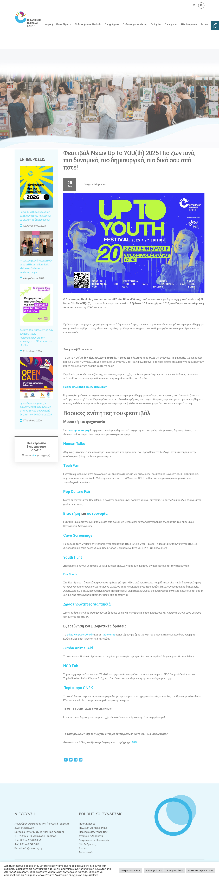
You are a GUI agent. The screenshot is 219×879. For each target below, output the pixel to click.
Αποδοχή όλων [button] (154, 870)
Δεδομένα (156, 24)
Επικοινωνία (86, 852)
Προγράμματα (112, 24)
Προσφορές (171, 24)
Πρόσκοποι (108, 634)
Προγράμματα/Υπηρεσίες (93, 831)
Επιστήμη (71, 513)
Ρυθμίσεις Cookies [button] (130, 870)
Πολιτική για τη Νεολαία (88, 24)
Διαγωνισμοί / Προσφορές (94, 840)
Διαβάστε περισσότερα (200, 870)
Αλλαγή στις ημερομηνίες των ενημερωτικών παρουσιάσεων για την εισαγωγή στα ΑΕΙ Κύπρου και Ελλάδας (36, 338)
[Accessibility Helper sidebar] (215, 25)
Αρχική (49, 24)
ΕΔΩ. (134, 742)
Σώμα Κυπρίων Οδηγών (80, 634)
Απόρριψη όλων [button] (174, 870)
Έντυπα (204, 24)
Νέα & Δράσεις (189, 24)
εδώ (34, 455)
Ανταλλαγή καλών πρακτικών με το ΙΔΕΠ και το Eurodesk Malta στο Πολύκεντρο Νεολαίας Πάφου (36, 266)
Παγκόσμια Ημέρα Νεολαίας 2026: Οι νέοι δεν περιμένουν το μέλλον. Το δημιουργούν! (35, 216)
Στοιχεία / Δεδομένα (91, 836)
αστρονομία (97, 513)
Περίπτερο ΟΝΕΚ (78, 688)
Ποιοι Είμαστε (64, 24)
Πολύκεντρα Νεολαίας (135, 24)
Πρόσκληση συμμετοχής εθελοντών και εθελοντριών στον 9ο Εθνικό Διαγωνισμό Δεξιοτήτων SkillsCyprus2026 (36, 409)
